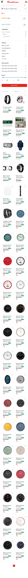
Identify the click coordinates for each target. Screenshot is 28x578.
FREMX (4, 51)
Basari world (5, 45)
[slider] (3, 77)
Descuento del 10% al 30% (9, 68)
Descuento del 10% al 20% (9, 65)
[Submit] (25, 5)
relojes (4, 34)
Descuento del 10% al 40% (9, 71)
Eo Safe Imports (6, 48)
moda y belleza (6, 32)
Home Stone (5, 53)
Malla (3, 56)
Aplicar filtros (14, 85)
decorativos (6, 36)
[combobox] (13, 5)
